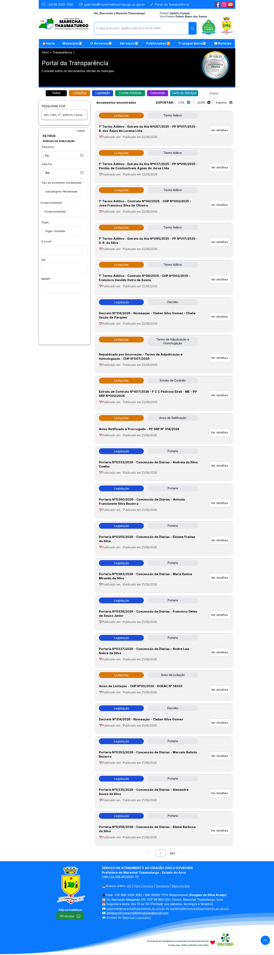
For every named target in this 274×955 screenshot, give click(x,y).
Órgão (45, 222)
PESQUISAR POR (53, 106)
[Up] (265, 940)
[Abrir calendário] (81, 155)
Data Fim (47, 164)
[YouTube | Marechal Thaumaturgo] (230, 4)
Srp (44, 260)
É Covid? (47, 241)
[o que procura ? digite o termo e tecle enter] (192, 28)
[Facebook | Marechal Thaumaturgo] (217, 4)
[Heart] (212, 942)
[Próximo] (181, 853)
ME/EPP (46, 279)
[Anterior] (148, 853)
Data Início (48, 147)
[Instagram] (224, 4)
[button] (73, 43)
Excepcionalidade (51, 203)
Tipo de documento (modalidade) (62, 183)
